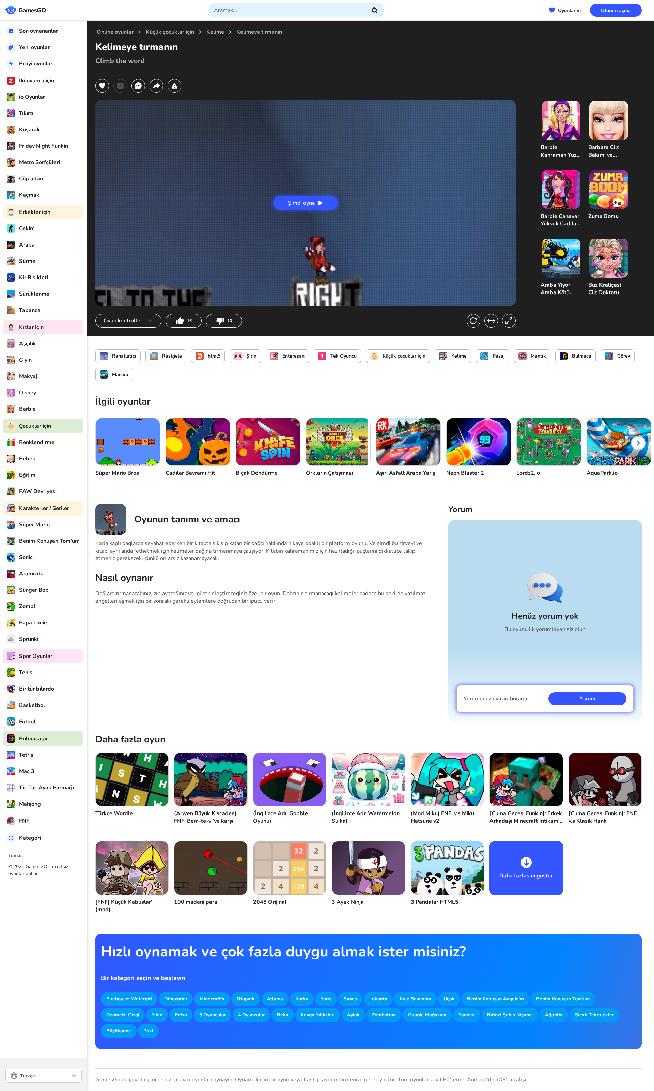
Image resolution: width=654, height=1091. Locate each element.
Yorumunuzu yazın (497, 698)
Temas (15, 855)
